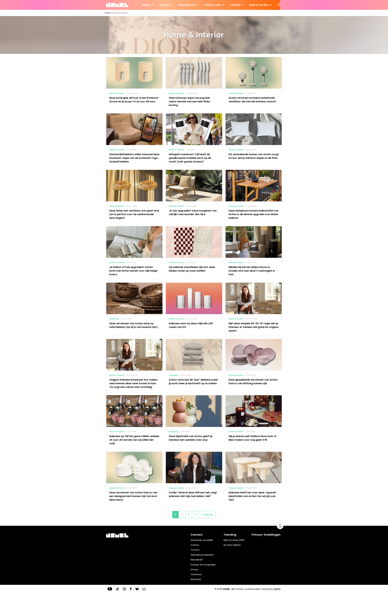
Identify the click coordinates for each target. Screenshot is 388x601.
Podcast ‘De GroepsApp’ (203, 564)
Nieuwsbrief (197, 559)
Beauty (146, 5)
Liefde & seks (213, 5)
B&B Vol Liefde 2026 (234, 540)
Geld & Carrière (259, 5)
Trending (230, 535)
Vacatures (196, 574)
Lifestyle (235, 5)
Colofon (195, 545)
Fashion (164, 5)
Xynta (277, 589)
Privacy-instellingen (266, 535)
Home (108, 12)
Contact (195, 549)
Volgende (207, 514)
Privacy (194, 569)
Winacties (196, 579)
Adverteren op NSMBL (202, 540)
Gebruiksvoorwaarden (202, 554)
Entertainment (187, 5)
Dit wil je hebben (232, 545)
